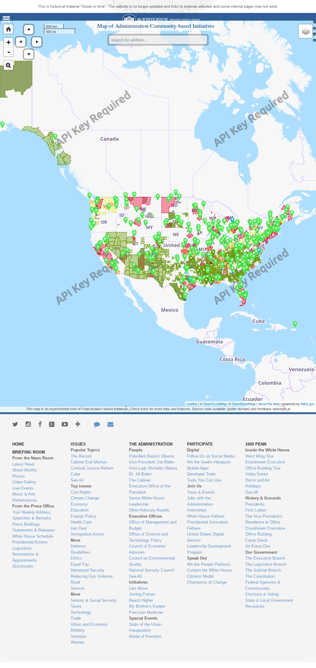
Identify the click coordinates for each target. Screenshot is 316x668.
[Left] (20, 42)
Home (161, 19)
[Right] (36, 42)
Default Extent (8, 29)
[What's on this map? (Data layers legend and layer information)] (305, 31)
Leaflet (192, 403)
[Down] (28, 54)
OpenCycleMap (215, 403)
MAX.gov (307, 403)
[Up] (28, 29)
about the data (269, 403)
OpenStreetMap (244, 403)
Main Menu (6, 19)
